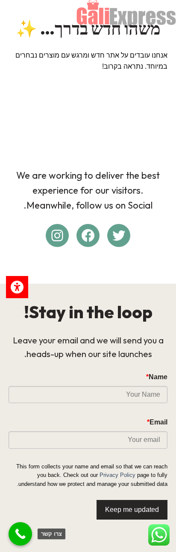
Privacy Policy (117, 475)
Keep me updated (132, 509)
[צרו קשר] (20, 534)
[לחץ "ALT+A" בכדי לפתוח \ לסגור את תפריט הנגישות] (17, 287)
